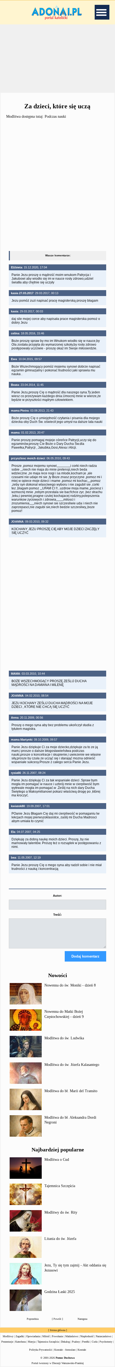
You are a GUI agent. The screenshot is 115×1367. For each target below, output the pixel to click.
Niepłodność (87, 1336)
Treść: (57, 914)
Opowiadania (33, 1336)
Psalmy (76, 1341)
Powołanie (57, 1336)
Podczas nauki (55, 116)
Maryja (31, 1341)
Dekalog (65, 1341)
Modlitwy (8, 1336)
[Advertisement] (57, 58)
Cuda (94, 1341)
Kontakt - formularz (64, 1349)
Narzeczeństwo (103, 1336)
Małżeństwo (71, 1336)
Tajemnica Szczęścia (59, 1186)
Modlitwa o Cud (56, 1160)
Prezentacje (7, 1341)
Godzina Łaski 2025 (59, 1292)
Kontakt (82, 1349)
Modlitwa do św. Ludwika (64, 1038)
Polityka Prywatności (40, 1349)
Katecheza (20, 1341)
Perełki (86, 1341)
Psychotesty (105, 1341)
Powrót (57, 1318)
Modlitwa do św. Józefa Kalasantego (71, 1065)
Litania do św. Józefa (60, 1239)
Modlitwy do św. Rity (60, 1212)
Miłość (46, 1336)
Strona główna (57, 1330)
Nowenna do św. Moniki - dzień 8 (70, 985)
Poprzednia (33, 1318)
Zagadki (20, 1336)
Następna (82, 1318)
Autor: (57, 895)
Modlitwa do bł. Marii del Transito (70, 1091)
